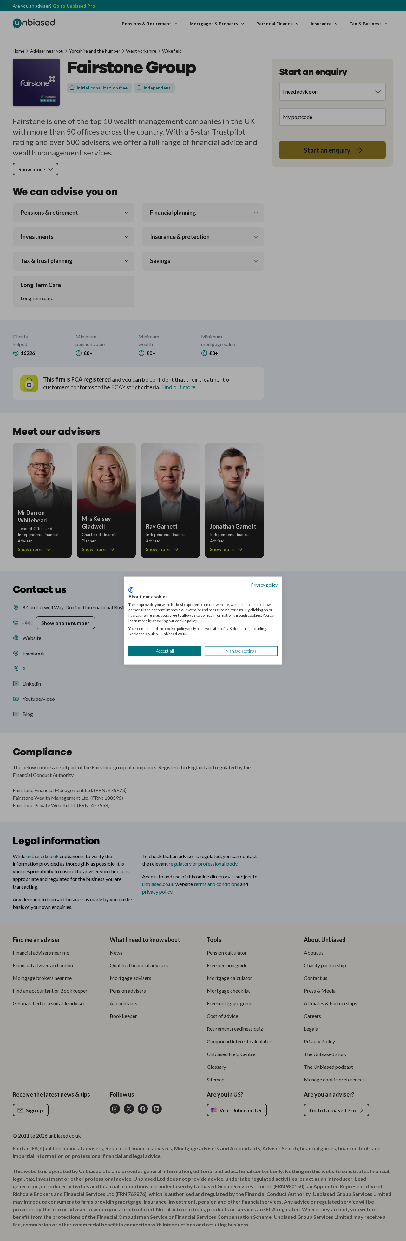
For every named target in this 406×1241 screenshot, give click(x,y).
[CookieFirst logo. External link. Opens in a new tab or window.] (130, 590)
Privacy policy (264, 585)
